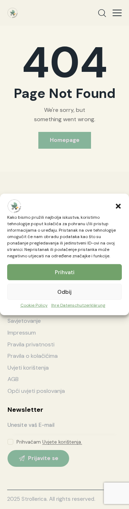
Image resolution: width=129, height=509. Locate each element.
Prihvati (65, 272)
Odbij (64, 291)
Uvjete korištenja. (62, 442)
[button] (118, 206)
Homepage (65, 140)
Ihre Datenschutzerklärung (78, 305)
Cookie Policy (34, 305)
